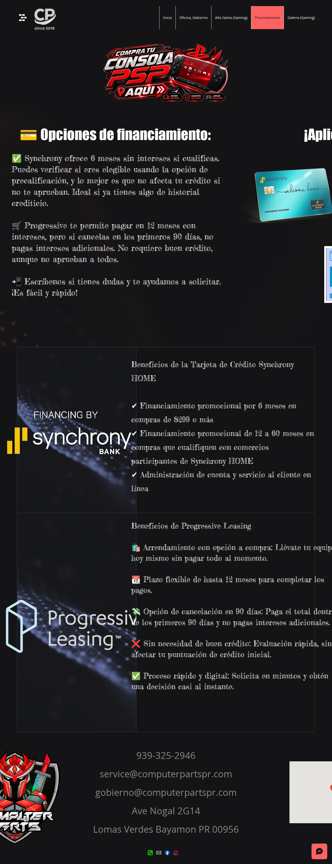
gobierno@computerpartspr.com (166, 792)
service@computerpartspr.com (166, 774)
